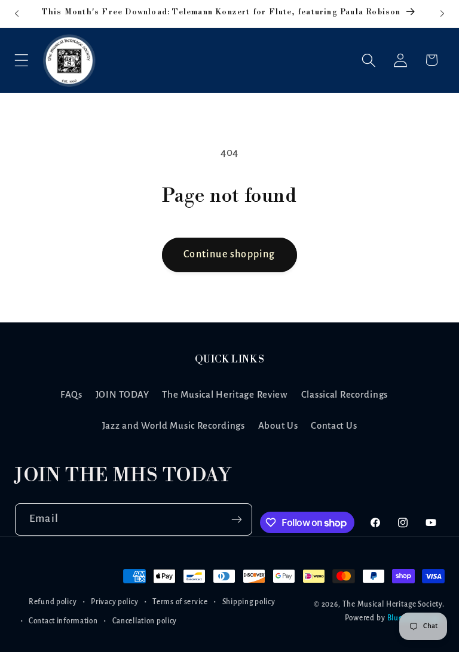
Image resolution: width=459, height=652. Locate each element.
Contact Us (334, 425)
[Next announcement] (442, 14)
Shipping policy (249, 602)
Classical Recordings (344, 394)
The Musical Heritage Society (392, 604)
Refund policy (52, 602)
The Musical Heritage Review (224, 394)
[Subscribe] (237, 519)
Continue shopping (229, 254)
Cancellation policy (145, 621)
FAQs (71, 394)
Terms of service (180, 602)
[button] (22, 60)
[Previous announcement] (17, 14)
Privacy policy (114, 602)
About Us (278, 425)
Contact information (63, 621)
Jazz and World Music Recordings (173, 425)
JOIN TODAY (122, 394)
